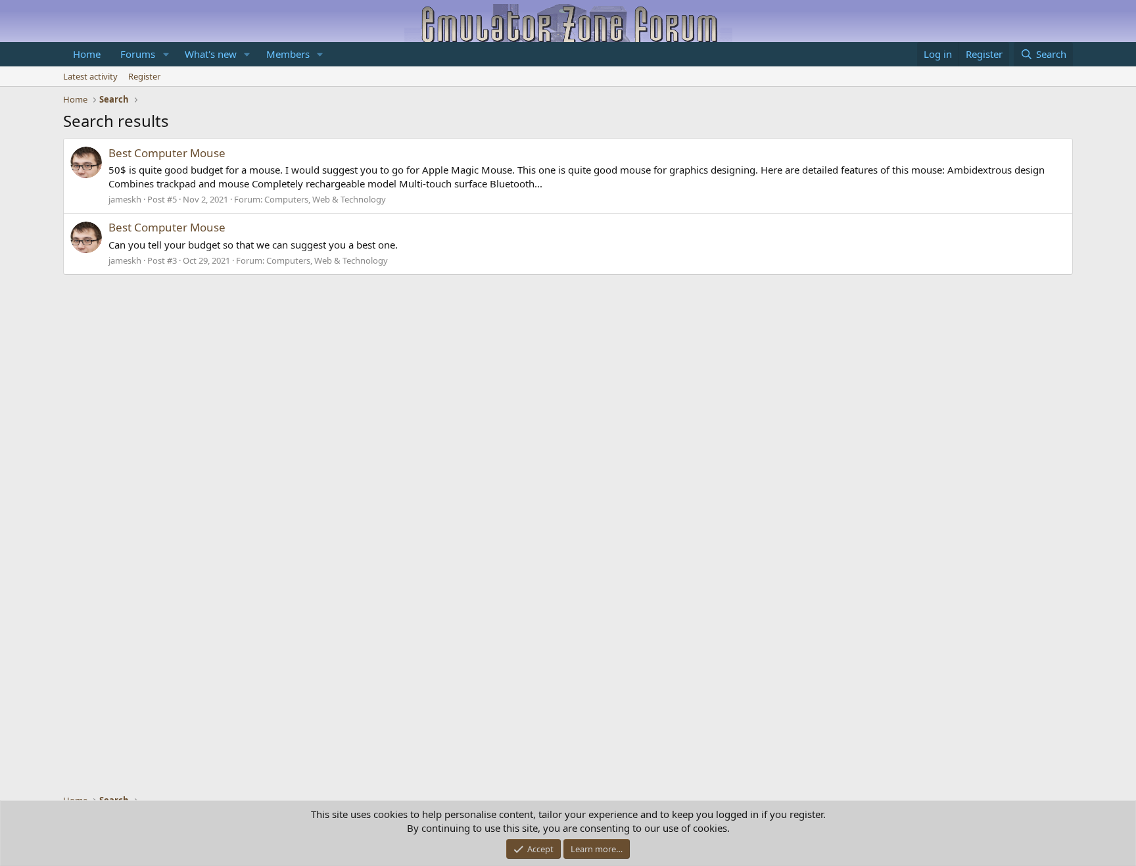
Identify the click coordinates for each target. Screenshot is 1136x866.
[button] (165, 54)
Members (288, 53)
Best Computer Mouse (166, 152)
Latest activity (90, 76)
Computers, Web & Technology (325, 199)
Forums (137, 53)
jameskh (124, 199)
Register (144, 76)
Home (87, 53)
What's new (211, 53)
